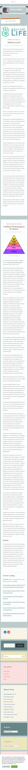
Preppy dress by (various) (9, 704)
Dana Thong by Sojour (9, 696)
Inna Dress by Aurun (8, 699)
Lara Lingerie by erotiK (9, 717)
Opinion (10, 39)
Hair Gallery (6, 674)
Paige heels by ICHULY (9, 709)
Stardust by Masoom (8, 706)
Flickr (5, 679)
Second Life (16, 39)
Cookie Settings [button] (6, 766)
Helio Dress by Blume (8, 701)
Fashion (8, 224)
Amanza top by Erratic (9, 712)
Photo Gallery (7, 671)
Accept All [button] (14, 766)
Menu (15, 2)
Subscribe (19, 645)
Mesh (12, 224)
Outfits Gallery (7, 676)
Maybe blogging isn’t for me (10, 694)
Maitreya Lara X (14, 42)
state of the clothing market (15, 262)
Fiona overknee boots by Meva (10, 714)
